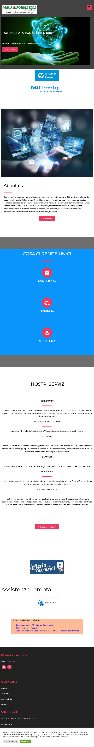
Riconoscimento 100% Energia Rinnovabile (34, 625)
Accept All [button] (25, 741)
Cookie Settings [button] (11, 741)
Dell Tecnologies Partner (27, 628)
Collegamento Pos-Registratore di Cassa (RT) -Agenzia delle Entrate (47, 631)
